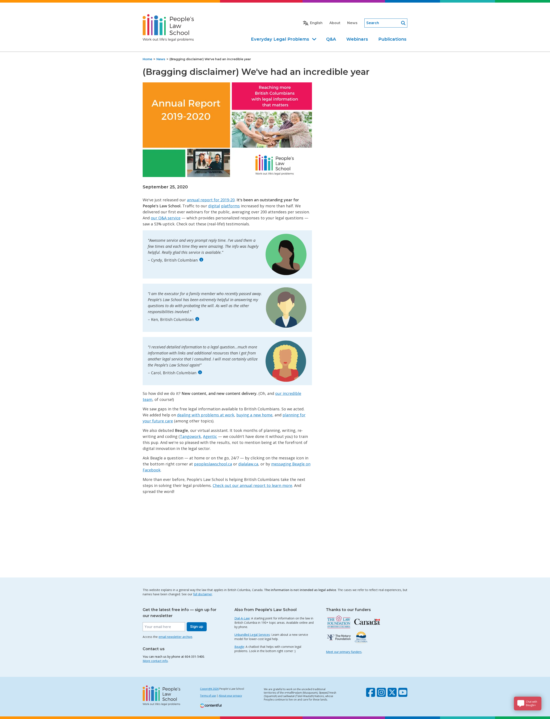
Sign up (196, 627)
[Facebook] (370, 692)
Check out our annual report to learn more (252, 485)
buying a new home (254, 414)
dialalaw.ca (248, 464)
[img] (201, 260)
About (334, 23)
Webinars (357, 39)
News (352, 23)
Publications (392, 39)
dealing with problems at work (205, 414)
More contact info (155, 661)
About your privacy (230, 695)
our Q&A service (165, 217)
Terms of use (208, 695)
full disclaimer (202, 594)
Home (147, 59)
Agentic (210, 436)
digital (214, 205)
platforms (230, 205)
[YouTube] (402, 692)
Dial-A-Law (242, 618)
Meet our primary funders (344, 652)
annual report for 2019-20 (211, 199)
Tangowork (190, 436)
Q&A (331, 39)
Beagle (239, 647)
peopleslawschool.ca (213, 464)
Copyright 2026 (209, 689)
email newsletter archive (175, 637)
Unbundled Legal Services (252, 635)
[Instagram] (381, 692)
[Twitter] (392, 692)
